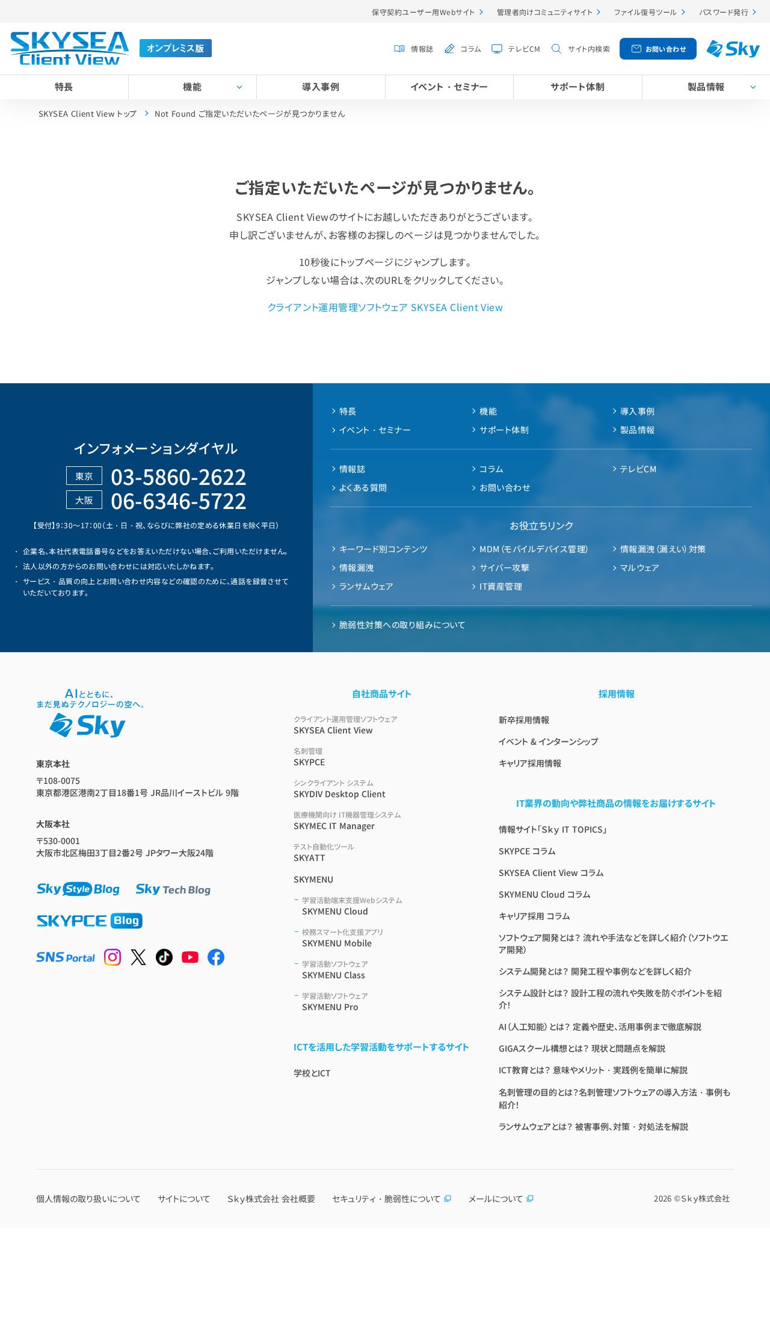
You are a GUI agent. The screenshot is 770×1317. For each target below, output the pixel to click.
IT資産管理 (500, 586)
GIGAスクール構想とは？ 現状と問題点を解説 (582, 1048)
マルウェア (639, 567)
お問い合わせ (665, 49)
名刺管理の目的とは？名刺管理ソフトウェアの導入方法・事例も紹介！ (614, 1098)
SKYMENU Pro (335, 1001)
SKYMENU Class (335, 969)
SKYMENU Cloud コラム (544, 894)
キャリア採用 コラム (534, 916)
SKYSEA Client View (345, 725)
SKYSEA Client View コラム (551, 872)
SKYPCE (309, 756)
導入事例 (320, 86)
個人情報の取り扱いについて (88, 1198)
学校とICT (312, 1073)
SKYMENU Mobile (342, 938)
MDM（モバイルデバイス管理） (534, 549)
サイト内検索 (589, 48)
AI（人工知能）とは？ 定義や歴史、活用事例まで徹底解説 (600, 1026)
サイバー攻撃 (504, 567)
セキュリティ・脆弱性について (386, 1198)
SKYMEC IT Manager (347, 820)
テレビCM (524, 48)
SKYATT (324, 852)
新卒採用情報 (524, 720)
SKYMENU (313, 879)
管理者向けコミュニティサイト (545, 12)
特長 (64, 86)
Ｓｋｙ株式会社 (705, 1198)
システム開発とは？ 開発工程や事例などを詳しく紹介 (595, 971)
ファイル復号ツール (645, 12)
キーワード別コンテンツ (383, 549)
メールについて (496, 1198)
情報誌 (422, 48)
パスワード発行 (723, 12)
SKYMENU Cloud (352, 906)
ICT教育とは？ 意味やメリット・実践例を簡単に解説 (593, 1070)
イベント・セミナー (449, 86)
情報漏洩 (356, 567)
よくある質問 (363, 487)
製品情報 (706, 86)
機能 (192, 86)
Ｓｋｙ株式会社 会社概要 (271, 1198)
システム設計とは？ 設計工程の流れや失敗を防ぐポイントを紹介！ (610, 999)
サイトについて (184, 1198)
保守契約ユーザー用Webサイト (423, 12)
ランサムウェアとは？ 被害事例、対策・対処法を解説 (593, 1126)
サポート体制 (577, 86)
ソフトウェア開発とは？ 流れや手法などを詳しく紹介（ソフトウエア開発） (613, 943)
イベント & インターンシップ (549, 741)
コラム (471, 48)
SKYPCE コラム (527, 851)
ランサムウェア (366, 586)
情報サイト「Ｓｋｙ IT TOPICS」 (553, 829)
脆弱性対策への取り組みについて (402, 624)
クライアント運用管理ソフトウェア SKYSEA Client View (385, 307)
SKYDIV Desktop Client (340, 788)
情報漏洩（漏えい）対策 (663, 549)
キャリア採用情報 (530, 763)
